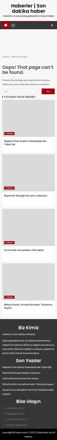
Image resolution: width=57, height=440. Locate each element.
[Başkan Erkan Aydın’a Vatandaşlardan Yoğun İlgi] (28, 118)
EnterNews (43, 432)
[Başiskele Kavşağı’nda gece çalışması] (28, 172)
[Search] (52, 25)
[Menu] (13, 25)
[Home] (5, 25)
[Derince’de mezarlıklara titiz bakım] (28, 227)
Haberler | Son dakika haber (28, 8)
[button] (13, 25)
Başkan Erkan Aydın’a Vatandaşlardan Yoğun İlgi (26, 367)
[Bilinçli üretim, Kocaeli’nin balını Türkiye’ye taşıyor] (28, 281)
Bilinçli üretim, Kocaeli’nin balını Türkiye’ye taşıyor (28, 384)
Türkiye (9, 133)
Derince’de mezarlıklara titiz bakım (24, 250)
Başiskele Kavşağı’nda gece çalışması (25, 195)
